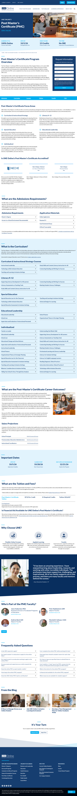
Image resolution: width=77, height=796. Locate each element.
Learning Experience (57, 9)
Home (3, 52)
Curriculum (17, 98)
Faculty (54, 98)
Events (14, 2)
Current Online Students (45, 766)
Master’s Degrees (6, 766)
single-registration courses (34, 257)
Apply (62, 2)
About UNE (69, 9)
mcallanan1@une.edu (54, 623)
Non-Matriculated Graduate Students (46, 773)
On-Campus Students (44, 776)
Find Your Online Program (11, 52)
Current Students (6, 2)
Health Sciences (24, 771)
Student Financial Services (54, 492)
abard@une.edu (15, 623)
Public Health (24, 778)
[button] (74, 9)
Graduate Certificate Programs (9, 771)
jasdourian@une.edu (16, 614)
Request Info (71, 2)
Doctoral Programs (6, 768)
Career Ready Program (63, 771)
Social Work (24, 780)
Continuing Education (7, 778)
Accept (70, 791)
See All (4, 631)
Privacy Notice (16, 793)
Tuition (41, 98)
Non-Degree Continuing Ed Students (46, 769)
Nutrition (23, 773)
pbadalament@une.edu (54, 612)
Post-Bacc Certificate (7, 775)
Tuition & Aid (45, 9)
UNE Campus (20, 2)
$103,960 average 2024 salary (32, 439)
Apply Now (43, 732)
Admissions (36, 9)
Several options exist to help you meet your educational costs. (33, 515)
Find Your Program (25, 9)
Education (23, 768)
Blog (59, 766)
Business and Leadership (27, 766)
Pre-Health (23, 775)
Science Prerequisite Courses (9, 773)
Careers (28, 98)
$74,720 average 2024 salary (32, 443)
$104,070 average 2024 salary (32, 436)
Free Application (6, 503)
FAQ (65, 98)
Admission (4, 98)
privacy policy (60, 84)
